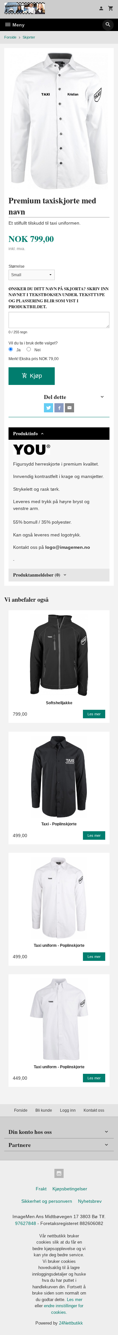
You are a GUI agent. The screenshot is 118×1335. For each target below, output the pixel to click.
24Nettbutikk (71, 1323)
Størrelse (17, 266)
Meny (18, 24)
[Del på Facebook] (59, 407)
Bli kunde (43, 1110)
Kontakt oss (94, 1110)
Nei (37, 350)
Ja (18, 350)
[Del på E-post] (69, 407)
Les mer (74, 1299)
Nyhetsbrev (90, 1201)
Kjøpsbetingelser (69, 1188)
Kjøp (36, 376)
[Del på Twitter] (48, 407)
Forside (10, 37)
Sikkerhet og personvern (46, 1201)
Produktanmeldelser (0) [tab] (36, 574)
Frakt (41, 1188)
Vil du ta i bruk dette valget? (33, 343)
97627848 (25, 1223)
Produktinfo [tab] (25, 433)
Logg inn (68, 1110)
